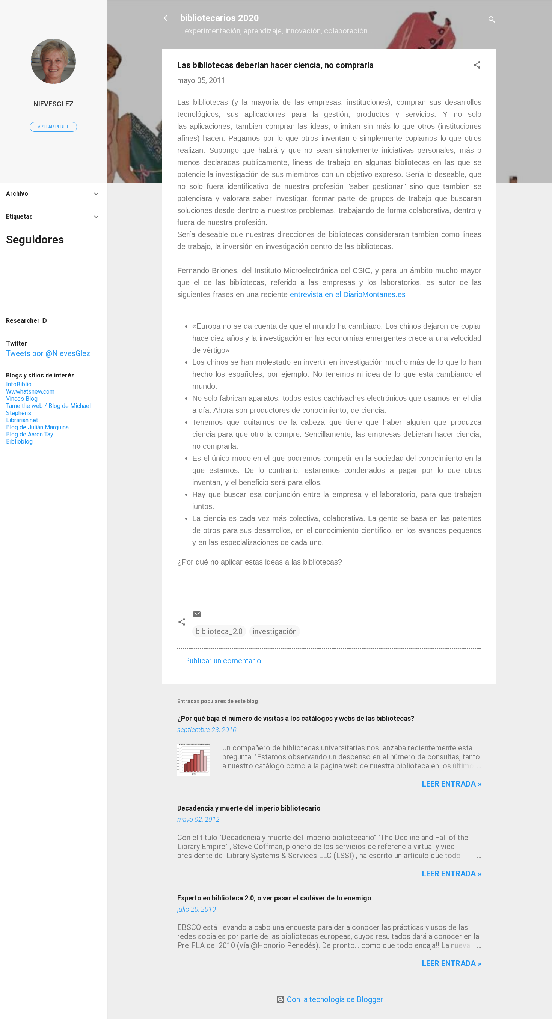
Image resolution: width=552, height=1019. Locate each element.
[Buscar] (491, 20)
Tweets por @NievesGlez (48, 353)
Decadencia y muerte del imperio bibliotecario (249, 808)
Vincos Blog (22, 398)
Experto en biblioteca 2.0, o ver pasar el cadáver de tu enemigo (274, 898)
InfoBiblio (19, 384)
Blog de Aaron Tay (29, 434)
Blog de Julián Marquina (37, 427)
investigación (275, 631)
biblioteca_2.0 (219, 631)
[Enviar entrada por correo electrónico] (196, 616)
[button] (476, 65)
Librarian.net (22, 420)
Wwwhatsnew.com (30, 391)
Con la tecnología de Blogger (334, 999)
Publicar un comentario (223, 660)
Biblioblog (19, 441)
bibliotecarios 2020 (219, 18)
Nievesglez (53, 104)
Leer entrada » (451, 783)
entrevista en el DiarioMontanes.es (348, 294)
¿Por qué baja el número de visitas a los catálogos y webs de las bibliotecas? (295, 718)
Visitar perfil (53, 127)
